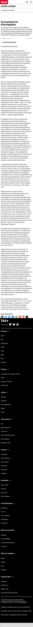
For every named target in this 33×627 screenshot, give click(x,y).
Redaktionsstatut (12, 607)
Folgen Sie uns (4, 324)
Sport (2, 351)
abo (2, 424)
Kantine (3, 562)
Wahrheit (3, 362)
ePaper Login (5, 589)
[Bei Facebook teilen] (13, 317)
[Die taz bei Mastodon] (10, 325)
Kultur (2, 347)
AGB (30, 611)
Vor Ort (3, 511)
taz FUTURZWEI (5, 539)
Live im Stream (5, 515)
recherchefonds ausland (8, 435)
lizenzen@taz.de (23, 602)
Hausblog (3, 401)
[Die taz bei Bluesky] (14, 325)
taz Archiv (4, 546)
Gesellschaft (4, 343)
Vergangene (4, 519)
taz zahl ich (4, 431)
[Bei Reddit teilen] (23, 317)
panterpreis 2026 (6, 442)
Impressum (25, 611)
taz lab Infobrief (5, 496)
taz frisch (3, 489)
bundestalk (4, 454)
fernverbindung (5, 458)
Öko (2, 339)
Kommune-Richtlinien (24, 607)
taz (4, 320)
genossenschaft (5, 427)
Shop (2, 566)
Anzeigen (3, 570)
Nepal (2, 377)
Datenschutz (17, 611)
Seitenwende (5, 615)
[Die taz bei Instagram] (17, 325)
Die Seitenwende (6, 404)
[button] (31, 2)
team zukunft (4, 485)
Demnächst (4, 508)
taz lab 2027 (4, 523)
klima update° (5, 462)
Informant (11, 611)
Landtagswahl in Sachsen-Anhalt (10, 374)
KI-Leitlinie (4, 611)
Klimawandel (4, 385)
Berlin (2, 355)
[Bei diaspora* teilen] (20, 317)
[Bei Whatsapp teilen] (16, 317)
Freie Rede (4, 469)
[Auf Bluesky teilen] (9, 317)
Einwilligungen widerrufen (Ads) (18, 615)
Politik (3, 336)
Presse (3, 412)
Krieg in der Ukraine (6, 381)
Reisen (3, 558)
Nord (2, 358)
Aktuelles (3, 397)
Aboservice (4, 585)
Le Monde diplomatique (8, 542)
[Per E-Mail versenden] (2, 317)
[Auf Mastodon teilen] (5, 317)
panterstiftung (5, 439)
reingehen (4, 473)
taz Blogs (3, 535)
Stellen (3, 408)
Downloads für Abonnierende (9, 592)
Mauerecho (4, 466)
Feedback (4, 581)
